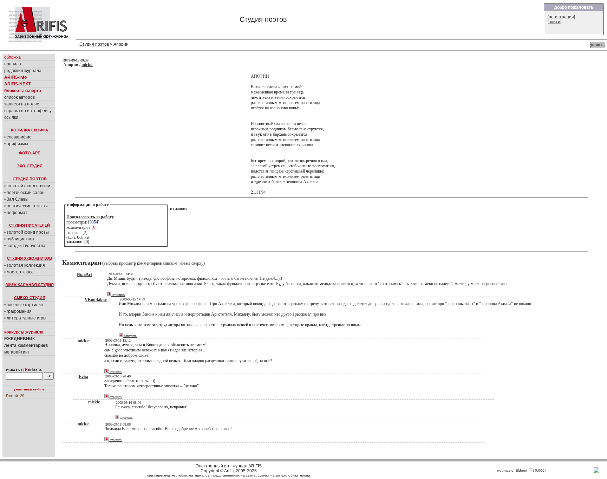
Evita (83, 376)
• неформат (15, 212)
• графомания (18, 311)
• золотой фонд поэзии (27, 185)
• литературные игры (25, 318)
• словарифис (17, 137)
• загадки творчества (24, 245)
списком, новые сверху (183, 263)
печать (598, 45)
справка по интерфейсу (28, 110)
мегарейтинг (16, 352)
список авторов (19, 97)
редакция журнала (22, 70)
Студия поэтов (94, 44)
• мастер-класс (18, 272)
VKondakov (96, 299)
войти (554, 21)
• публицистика (19, 239)
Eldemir (522, 470)
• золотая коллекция (24, 265)
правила (12, 64)
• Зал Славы (16, 199)
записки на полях (21, 104)
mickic (87, 64)
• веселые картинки (23, 304)
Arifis (229, 470)
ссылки (11, 117)
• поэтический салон (24, 192)
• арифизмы (16, 143)
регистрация (561, 16)
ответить (118, 295)
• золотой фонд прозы (26, 232)
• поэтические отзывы (26, 205)
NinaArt (84, 274)
